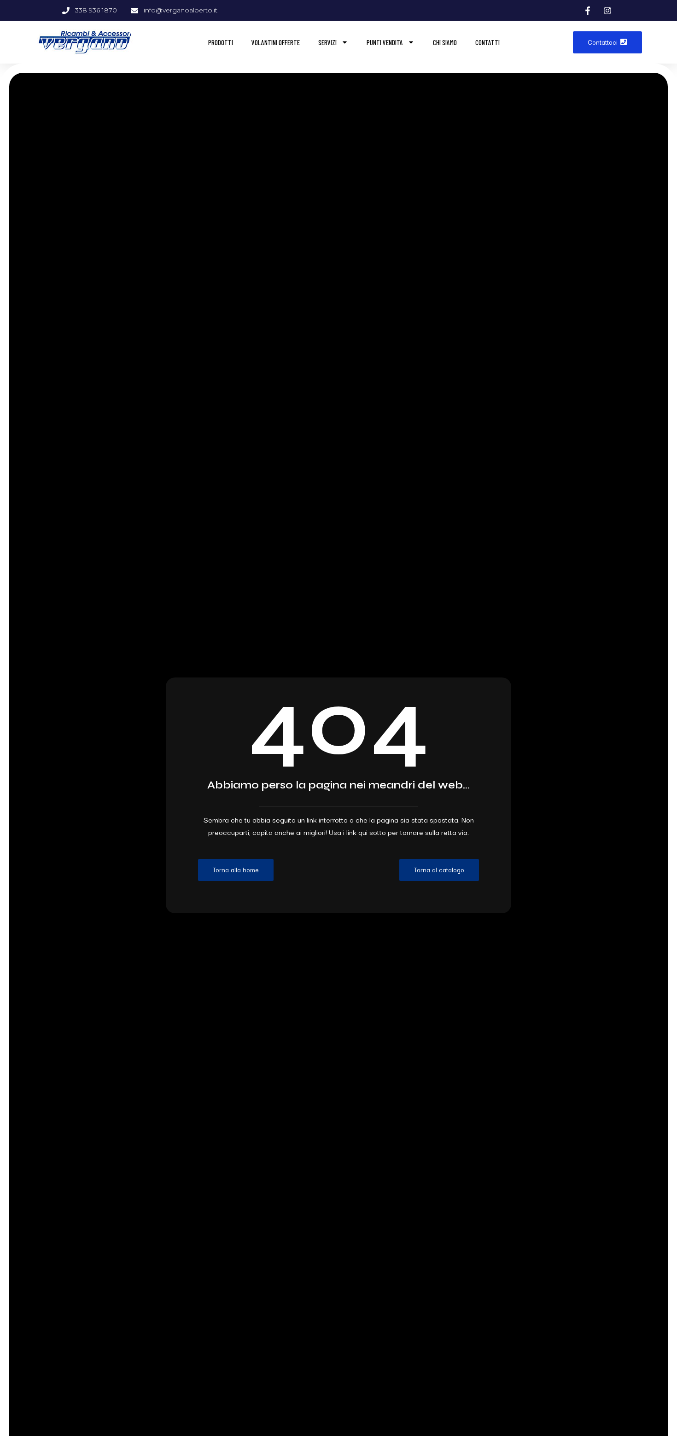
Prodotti (220, 42)
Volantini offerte (275, 42)
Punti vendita (385, 42)
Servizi (327, 42)
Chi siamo (445, 42)
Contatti (487, 42)
